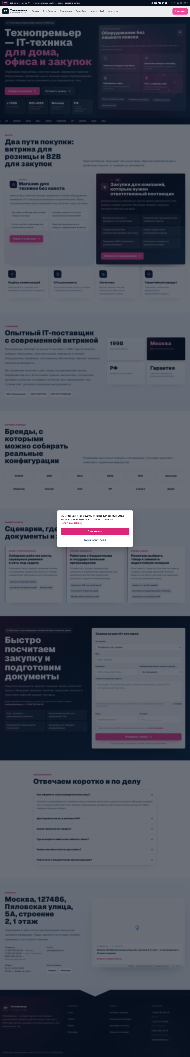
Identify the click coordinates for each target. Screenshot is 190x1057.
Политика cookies (71, 522)
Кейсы (93, 11)
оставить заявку (72, 3)
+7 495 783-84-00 (159, 3)
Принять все (95, 531)
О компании (66, 11)
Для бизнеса (49, 11)
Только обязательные (95, 540)
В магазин (180, 11)
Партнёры (81, 11)
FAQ (102, 11)
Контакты (113, 11)
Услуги (35, 11)
